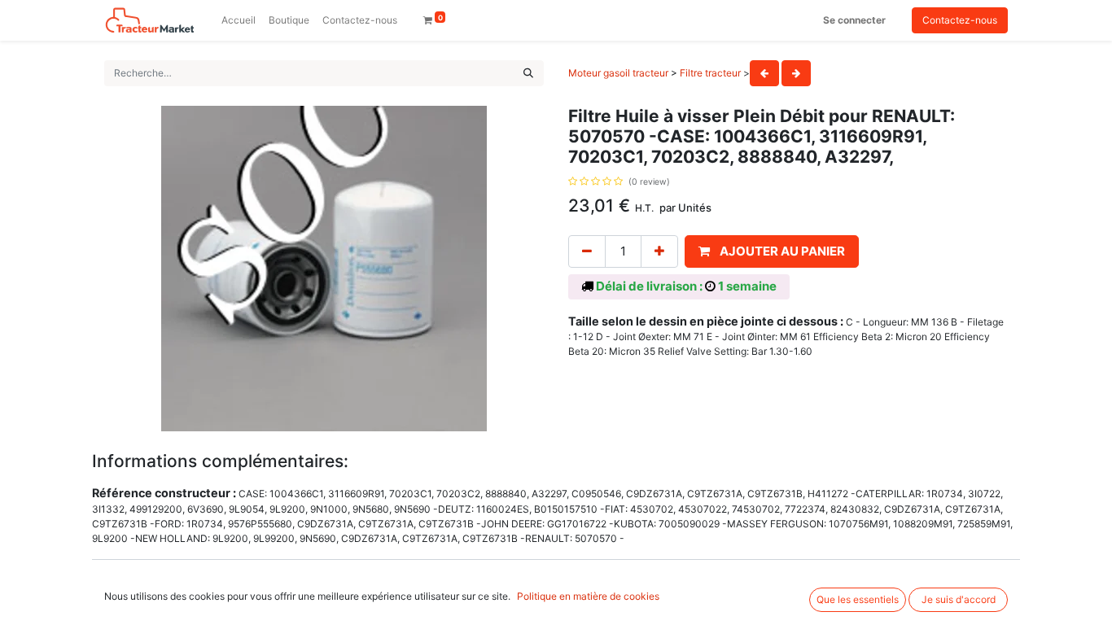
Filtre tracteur (710, 73)
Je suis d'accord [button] (959, 599)
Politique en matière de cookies (588, 596)
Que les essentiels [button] (857, 599)
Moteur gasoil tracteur (618, 73)
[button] (772, 252)
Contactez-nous (959, 20)
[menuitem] (238, 20)
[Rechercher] (528, 73)
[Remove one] (587, 252)
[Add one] (659, 252)
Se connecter (854, 20)
